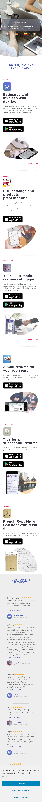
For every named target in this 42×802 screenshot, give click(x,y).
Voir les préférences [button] (21, 797)
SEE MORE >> (33, 163)
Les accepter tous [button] (21, 783)
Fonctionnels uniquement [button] (21, 790)
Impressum (6, 776)
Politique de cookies (25, 773)
